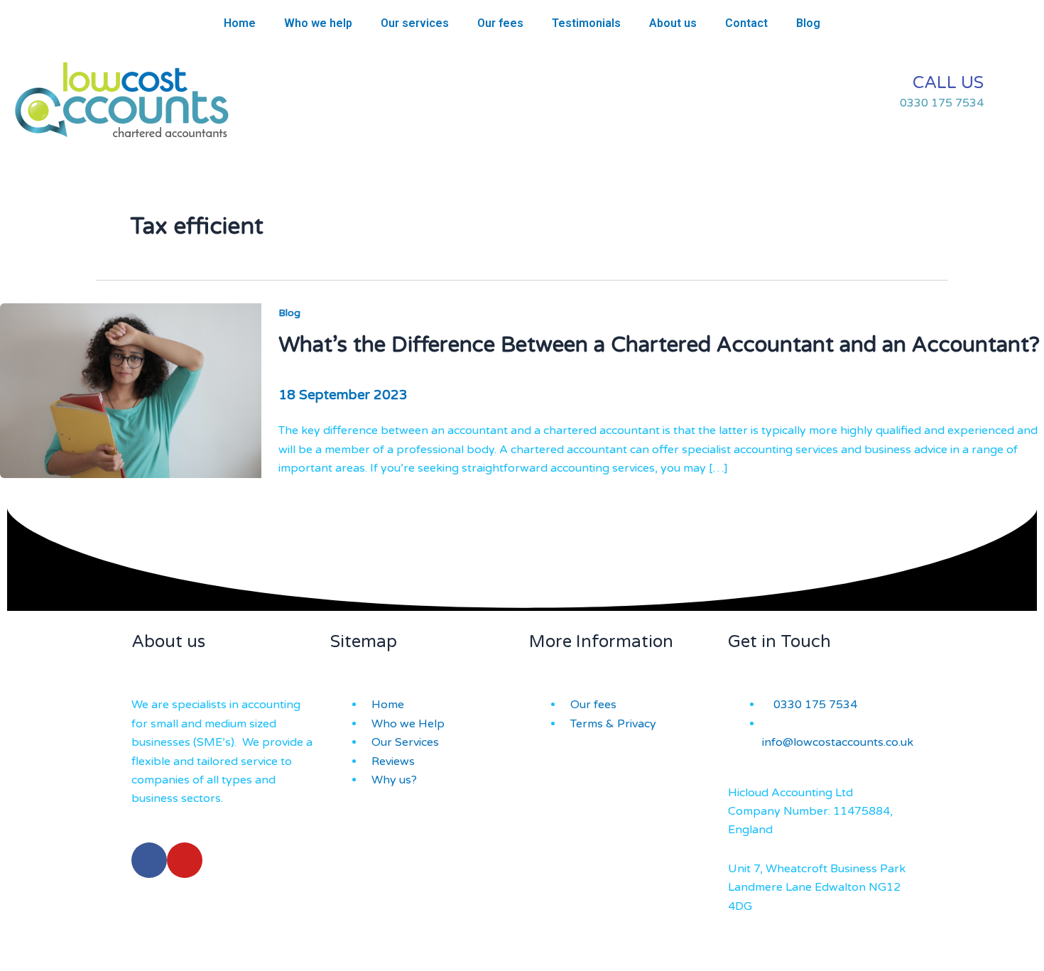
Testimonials (586, 23)
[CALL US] (1012, 92)
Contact (746, 23)
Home (240, 23)
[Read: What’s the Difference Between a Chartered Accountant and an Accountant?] (130, 390)
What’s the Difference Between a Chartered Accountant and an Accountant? (659, 345)
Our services (415, 23)
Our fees (500, 23)
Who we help (318, 23)
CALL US (948, 82)
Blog (808, 23)
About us (673, 23)
